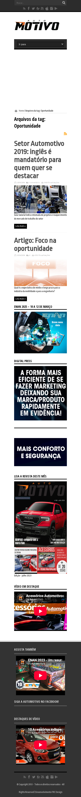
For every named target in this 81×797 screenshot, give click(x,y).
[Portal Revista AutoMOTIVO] (40, 29)
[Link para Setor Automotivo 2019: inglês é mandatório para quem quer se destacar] (40, 212)
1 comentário (34, 183)
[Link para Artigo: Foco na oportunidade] (40, 285)
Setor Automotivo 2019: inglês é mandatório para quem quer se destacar (39, 159)
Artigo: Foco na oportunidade (35, 244)
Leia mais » (20, 226)
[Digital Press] (40, 419)
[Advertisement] (40, 79)
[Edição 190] (40, 573)
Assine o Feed (65, 133)
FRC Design (57, 792)
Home (21, 110)
